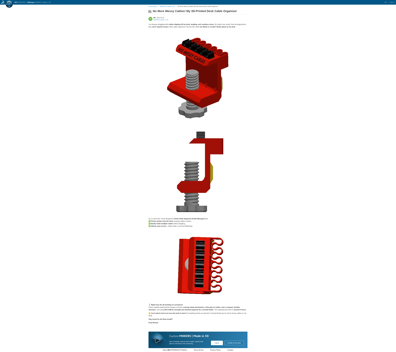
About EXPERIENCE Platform (175, 350)
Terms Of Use (199, 350)
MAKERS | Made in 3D (160, 20)
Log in (217, 343)
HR (154, 18)
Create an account (234, 343)
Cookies (230, 350)
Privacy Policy (215, 350)
